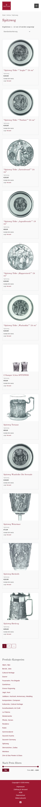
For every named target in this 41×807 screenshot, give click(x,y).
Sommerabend (7, 732)
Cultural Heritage (8, 673)
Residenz (5, 724)
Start (3, 15)
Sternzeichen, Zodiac (10, 747)
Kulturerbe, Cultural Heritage (12, 704)
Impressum (21, 787)
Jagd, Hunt (6, 692)
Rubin (4, 728)
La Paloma (6, 712)
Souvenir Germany (9, 740)
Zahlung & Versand (20, 789)
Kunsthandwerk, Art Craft (11, 708)
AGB (20, 792)
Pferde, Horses (7, 720)
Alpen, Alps (6, 665)
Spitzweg (5, 743)
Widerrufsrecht (20, 798)
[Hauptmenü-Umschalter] (36, 6)
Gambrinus (6, 684)
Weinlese (5, 751)
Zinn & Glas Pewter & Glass (12, 755)
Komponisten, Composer (11, 700)
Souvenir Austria (8, 736)
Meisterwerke (7, 716)
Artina (9, 15)
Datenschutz (20, 795)
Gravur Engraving (8, 688)
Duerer (4, 677)
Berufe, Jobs (6, 669)
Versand (8, 81)
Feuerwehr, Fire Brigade (11, 680)
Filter (5, 770)
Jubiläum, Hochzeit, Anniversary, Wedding (17, 696)
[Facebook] (20, 802)
